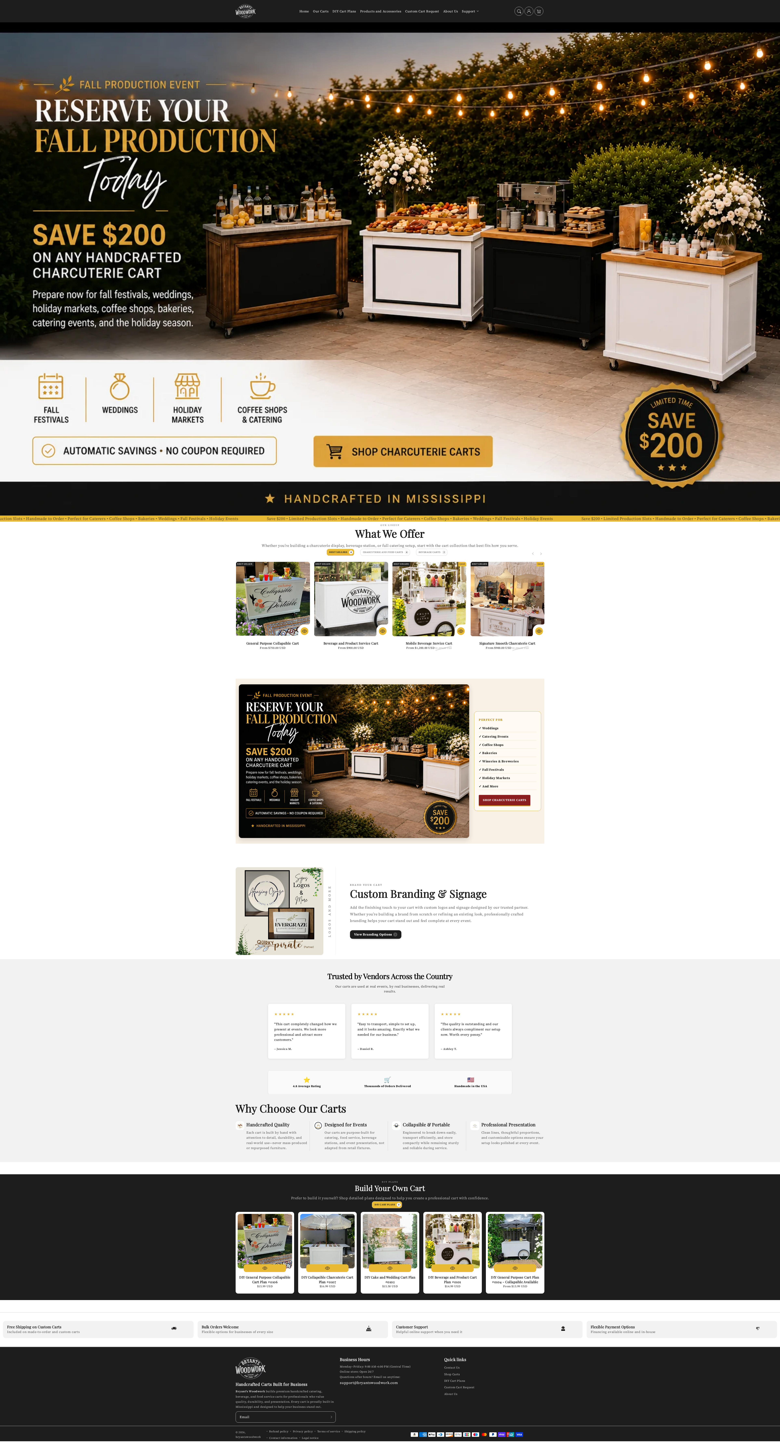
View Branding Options (373, 934)
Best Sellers (340, 552)
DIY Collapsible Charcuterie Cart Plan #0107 (327, 1279)
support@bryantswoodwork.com (369, 1382)
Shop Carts (452, 1374)
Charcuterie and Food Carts (385, 552)
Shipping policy (355, 1431)
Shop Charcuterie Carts (504, 800)
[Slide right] (540, 553)
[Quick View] (304, 631)
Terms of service (328, 1431)
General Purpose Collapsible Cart (272, 643)
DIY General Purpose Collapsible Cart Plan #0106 (264, 1279)
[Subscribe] (331, 1416)
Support (468, 11)
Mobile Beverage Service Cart (429, 643)
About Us (451, 1394)
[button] (519, 11)
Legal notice (310, 1438)
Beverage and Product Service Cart (351, 643)
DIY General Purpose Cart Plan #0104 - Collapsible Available (515, 1279)
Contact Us (452, 1367)
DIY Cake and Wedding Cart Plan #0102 (390, 1279)
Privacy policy (303, 1431)
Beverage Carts (432, 552)
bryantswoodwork (248, 1437)
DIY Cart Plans (387, 1204)
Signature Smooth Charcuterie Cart (507, 643)
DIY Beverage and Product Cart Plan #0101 (452, 1279)
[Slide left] (533, 553)
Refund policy (278, 1431)
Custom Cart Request (459, 1387)
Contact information (283, 1438)
